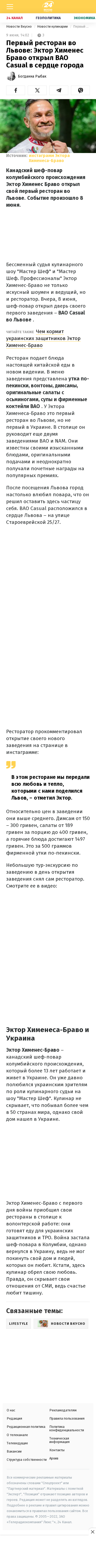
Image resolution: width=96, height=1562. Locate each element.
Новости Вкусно (19, 26)
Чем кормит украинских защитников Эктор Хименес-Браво (43, 338)
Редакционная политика (26, 1427)
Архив (53, 1458)
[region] (48, 1549)
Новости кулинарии (53, 26)
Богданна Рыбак (32, 76)
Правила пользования (67, 1418)
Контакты (57, 1450)
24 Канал (14, 18)
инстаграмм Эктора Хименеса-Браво (49, 158)
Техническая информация (59, 1440)
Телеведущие (17, 1443)
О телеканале (17, 1435)
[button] (15, 90)
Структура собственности (27, 1460)
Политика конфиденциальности (66, 1428)
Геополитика (48, 18)
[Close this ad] (92, 1531)
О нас (11, 1410)
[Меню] (10, 6)
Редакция (14, 1418)
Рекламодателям (63, 1410)
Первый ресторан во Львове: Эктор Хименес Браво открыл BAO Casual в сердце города (81, 26)
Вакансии (14, 1451)
